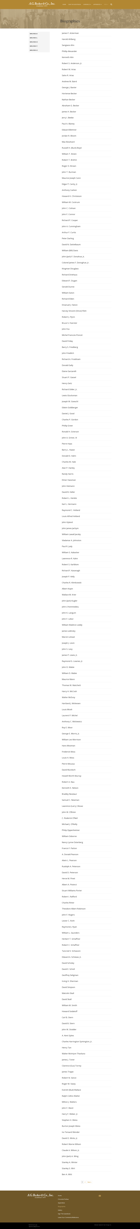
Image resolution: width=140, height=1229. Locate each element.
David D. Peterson (70, 872)
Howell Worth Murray (71, 775)
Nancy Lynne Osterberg (72, 842)
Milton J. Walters (69, 1102)
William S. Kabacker (70, 552)
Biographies (61, 1206)
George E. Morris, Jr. (71, 733)
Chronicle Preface (63, 1199)
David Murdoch (69, 769)
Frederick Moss (68, 751)
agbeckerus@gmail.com (34, 1226)
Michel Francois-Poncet (72, 335)
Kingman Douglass (70, 268)
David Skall (67, 999)
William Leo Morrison (71, 739)
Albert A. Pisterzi (69, 884)
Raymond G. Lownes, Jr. (72, 661)
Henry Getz (67, 383)
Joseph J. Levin (68, 643)
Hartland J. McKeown (71, 703)
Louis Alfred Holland (71, 516)
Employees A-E (34, 33)
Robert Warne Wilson (71, 1144)
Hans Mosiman (68, 745)
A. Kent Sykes (68, 1035)
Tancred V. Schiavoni (71, 951)
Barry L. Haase (68, 449)
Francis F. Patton (69, 848)
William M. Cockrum (71, 202)
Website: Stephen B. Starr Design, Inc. (102, 1225)
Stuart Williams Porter (72, 890)
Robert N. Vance (69, 1077)
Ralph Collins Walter (71, 1096)
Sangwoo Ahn (68, 45)
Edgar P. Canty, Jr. (70, 184)
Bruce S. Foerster (69, 323)
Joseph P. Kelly (68, 576)
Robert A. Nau (68, 782)
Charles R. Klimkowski (71, 582)
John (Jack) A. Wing (70, 1156)
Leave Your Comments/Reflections (68, 1217)
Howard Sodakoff (69, 1011)
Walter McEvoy (68, 697)
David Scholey (68, 963)
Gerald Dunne (68, 286)
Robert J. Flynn (68, 317)
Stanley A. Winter (69, 1162)
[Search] (110, 4)
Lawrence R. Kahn (70, 558)
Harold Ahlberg (68, 39)
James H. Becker (69, 111)
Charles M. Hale (69, 461)
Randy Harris (67, 474)
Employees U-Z (34, 50)
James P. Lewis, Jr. (70, 655)
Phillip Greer (67, 425)
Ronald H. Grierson (70, 431)
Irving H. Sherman (70, 981)
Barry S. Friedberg (70, 347)
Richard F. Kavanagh (71, 570)
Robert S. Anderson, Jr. (72, 63)
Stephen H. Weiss (69, 1120)
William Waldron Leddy (72, 624)
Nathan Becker (68, 99)
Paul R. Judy (67, 546)
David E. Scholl (68, 969)
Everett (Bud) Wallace (71, 1089)
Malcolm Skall (68, 993)
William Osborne (69, 836)
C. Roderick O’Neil (70, 818)
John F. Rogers (68, 914)
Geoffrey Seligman (70, 975)
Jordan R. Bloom (69, 135)
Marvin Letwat (68, 637)
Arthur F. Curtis (69, 232)
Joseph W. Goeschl (70, 401)
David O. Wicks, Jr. (70, 1138)
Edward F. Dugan (69, 280)
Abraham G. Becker (70, 105)
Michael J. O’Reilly (69, 824)
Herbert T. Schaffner (71, 938)
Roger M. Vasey (69, 1083)
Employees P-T (34, 46)
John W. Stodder (69, 1029)
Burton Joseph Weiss (71, 1126)
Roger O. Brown (69, 166)
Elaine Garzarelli (69, 371)
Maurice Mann (68, 679)
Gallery (60, 1210)
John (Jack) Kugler (69, 600)
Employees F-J (33, 38)
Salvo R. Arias (68, 75)
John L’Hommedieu (70, 606)
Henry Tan (66, 1047)
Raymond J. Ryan (69, 926)
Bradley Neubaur (69, 794)
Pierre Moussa (68, 763)
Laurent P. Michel (70, 715)
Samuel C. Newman (70, 800)
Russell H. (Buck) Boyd (72, 147)
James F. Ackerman (70, 33)
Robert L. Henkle (69, 498)
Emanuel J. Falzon (70, 304)
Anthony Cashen (69, 190)
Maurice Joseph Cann (71, 178)
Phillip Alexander (69, 51)
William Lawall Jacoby (71, 534)
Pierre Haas (67, 443)
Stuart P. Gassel (69, 377)
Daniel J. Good (68, 413)
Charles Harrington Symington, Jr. (77, 1041)
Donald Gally (67, 365)
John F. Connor (68, 214)
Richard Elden (68, 298)
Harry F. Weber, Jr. (70, 1114)
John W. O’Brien (69, 812)
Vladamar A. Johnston (71, 540)
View (105, 4)
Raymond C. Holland (71, 510)
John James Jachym (70, 528)
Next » (89, 1182)
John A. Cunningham (71, 226)
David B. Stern (68, 1023)
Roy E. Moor (67, 727)
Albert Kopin (67, 588)
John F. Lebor (68, 618)
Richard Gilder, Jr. (69, 389)
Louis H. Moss (68, 757)
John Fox (66, 329)
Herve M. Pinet (68, 878)
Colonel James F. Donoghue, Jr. (75, 262)
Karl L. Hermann (69, 504)
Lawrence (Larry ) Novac (72, 806)
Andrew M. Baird (69, 81)
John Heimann (68, 486)
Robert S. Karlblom (70, 564)
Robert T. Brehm (69, 160)
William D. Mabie (69, 673)
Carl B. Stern (67, 1017)
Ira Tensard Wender (71, 1132)
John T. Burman (69, 172)
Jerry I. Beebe (68, 117)
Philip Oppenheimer (71, 830)
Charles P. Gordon (70, 419)
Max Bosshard (68, 141)
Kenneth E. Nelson (70, 788)
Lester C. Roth (68, 920)
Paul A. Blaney (68, 123)
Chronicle (86, 4)
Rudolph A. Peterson (71, 866)
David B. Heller (68, 492)
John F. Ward (67, 1108)
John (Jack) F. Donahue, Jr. (73, 256)
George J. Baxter (69, 87)
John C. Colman (69, 208)
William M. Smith (69, 1005)
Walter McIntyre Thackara (73, 1053)
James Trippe (67, 1071)
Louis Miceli (67, 709)
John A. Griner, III (69, 437)
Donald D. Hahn (69, 455)
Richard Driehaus (69, 274)
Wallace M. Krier (69, 594)
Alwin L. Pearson (69, 860)
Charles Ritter (68, 902)
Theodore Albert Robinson (74, 908)
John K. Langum (69, 612)
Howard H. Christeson (72, 196)
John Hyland (67, 522)
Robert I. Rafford (69, 896)
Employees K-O (34, 42)
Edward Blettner (69, 129)
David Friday (67, 341)
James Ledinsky (68, 631)
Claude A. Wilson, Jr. (71, 1150)
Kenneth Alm (68, 57)
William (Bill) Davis (70, 250)
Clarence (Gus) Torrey (71, 1065)
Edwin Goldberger (70, 407)
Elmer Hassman (69, 480)
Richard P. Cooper (70, 220)
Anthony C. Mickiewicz (72, 721)
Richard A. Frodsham (71, 359)
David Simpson (68, 987)
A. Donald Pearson (70, 854)
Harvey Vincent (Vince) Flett (74, 310)
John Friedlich (68, 353)
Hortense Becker (69, 93)
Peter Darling (68, 238)
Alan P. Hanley (68, 468)
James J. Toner (68, 1059)
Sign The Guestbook (74, 4)
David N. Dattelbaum (71, 244)
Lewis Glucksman (69, 395)
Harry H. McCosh (69, 691)
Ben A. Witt (67, 1174)
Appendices (96, 4)
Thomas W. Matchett (71, 685)
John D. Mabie (68, 667)
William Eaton (68, 292)
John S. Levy (67, 649)
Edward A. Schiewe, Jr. (72, 957)
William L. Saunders (70, 932)
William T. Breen (69, 154)
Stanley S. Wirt (68, 1168)
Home (64, 4)
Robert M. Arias (69, 69)
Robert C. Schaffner (70, 945)
